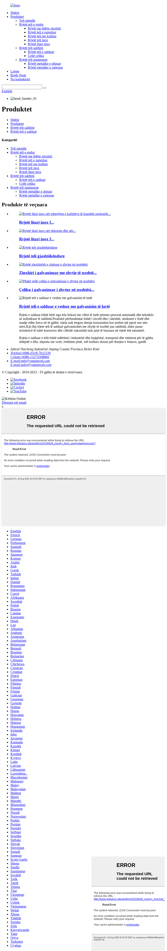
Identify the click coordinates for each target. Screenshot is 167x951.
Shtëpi (14, 13)
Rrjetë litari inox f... (36, 222)
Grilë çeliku (36, 56)
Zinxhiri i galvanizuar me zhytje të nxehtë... (58, 272)
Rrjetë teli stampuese (33, 59)
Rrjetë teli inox (38, 40)
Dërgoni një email (14, 402)
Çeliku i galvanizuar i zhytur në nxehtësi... (56, 289)
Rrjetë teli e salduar (41, 52)
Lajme (14, 71)
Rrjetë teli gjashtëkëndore (42, 256)
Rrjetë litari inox (39, 44)
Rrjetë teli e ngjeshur (42, 32)
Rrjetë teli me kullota (42, 36)
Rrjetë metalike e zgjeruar (45, 67)
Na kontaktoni (20, 79)
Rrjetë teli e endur (31, 24)
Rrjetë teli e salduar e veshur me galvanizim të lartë (64, 306)
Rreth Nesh (18, 75)
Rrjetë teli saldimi (31, 48)
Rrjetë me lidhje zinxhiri (44, 28)
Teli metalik (27, 20)
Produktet (17, 16)
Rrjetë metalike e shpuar (44, 63)
